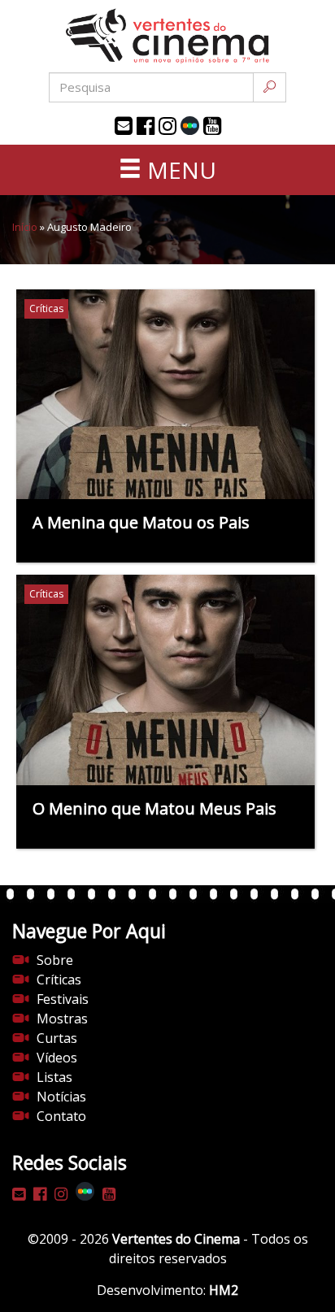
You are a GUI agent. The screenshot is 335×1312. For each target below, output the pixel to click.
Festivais (63, 999)
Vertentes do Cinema (176, 1239)
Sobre (55, 960)
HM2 (223, 1290)
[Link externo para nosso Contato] (124, 126)
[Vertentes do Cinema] (167, 36)
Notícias (61, 1097)
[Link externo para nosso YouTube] (212, 126)
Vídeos (57, 1058)
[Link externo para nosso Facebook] (145, 126)
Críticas (59, 979)
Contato (61, 1116)
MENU (178, 169)
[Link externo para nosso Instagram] (167, 126)
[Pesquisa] (269, 87)
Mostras (62, 1018)
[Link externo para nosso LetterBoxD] (190, 125)
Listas (54, 1077)
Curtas (57, 1038)
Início (24, 226)
